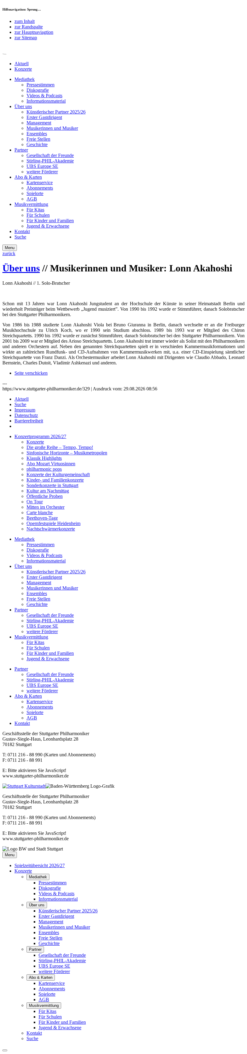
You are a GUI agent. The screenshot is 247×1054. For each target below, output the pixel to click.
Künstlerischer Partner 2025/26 (56, 111)
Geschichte (37, 144)
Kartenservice (40, 182)
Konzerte (23, 69)
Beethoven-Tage (42, 518)
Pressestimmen (41, 84)
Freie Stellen (38, 139)
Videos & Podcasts (44, 95)
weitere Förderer (42, 171)
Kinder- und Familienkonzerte (55, 479)
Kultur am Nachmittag (48, 490)
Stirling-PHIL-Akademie (50, 160)
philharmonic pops (44, 469)
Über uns (23, 106)
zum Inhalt (24, 21)
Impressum (24, 409)
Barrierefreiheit (28, 420)
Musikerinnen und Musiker (52, 128)
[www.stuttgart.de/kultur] (23, 786)
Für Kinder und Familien (50, 220)
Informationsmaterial (46, 101)
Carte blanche (40, 512)
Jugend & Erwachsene (48, 226)
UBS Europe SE (42, 166)
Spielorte (35, 193)
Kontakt (22, 231)
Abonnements (40, 188)
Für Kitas (35, 209)
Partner (21, 149)
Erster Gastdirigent (44, 117)
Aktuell (21, 63)
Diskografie (38, 90)
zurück (8, 253)
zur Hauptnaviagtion (33, 32)
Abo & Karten (28, 177)
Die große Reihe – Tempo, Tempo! (60, 447)
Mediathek (24, 79)
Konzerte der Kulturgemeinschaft (58, 474)
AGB (32, 198)
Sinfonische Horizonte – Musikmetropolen (67, 452)
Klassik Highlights (44, 458)
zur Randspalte (28, 26)
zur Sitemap (25, 37)
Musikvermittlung (31, 204)
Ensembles (37, 133)
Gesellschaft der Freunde (50, 155)
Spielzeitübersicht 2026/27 (39, 865)
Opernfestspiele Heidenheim (53, 523)
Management (39, 122)
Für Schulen (38, 215)
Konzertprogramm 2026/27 (40, 436)
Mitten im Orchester (45, 507)
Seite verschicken (31, 373)
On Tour (35, 501)
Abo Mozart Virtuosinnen (51, 463)
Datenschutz (26, 415)
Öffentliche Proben (45, 496)
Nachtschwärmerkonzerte (51, 528)
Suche (20, 236)
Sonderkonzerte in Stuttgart (52, 485)
